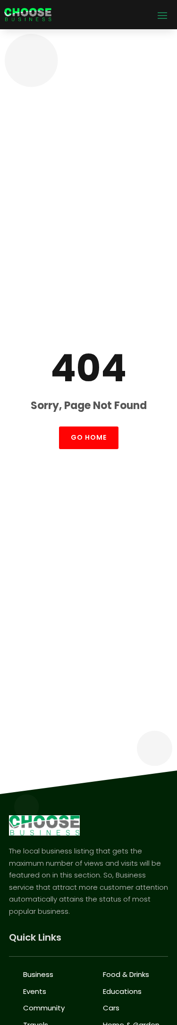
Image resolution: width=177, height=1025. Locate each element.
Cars (111, 1008)
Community (44, 1008)
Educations (122, 991)
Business (38, 974)
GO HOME (89, 437)
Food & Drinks (126, 974)
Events (34, 991)
